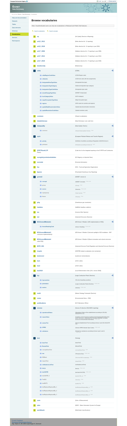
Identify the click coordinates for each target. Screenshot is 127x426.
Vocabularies (16, 34)
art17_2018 (41, 61)
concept (44, 181)
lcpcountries (45, 280)
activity (44, 141)
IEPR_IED (40, 246)
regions (44, 103)
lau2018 (40, 270)
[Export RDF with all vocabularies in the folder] (112, 71)
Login (99, 1)
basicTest (45, 342)
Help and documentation (19, 17)
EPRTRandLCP (42, 150)
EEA (20, 1)
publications (41, 303)
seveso (39, 308)
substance (45, 331)
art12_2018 (41, 46)
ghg (38, 202)
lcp (38, 275)
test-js (44, 368)
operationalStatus (47, 312)
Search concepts (53, 31)
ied (38, 217)
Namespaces (16, 40)
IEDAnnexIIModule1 (44, 222)
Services (14, 37)
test (38, 338)
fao (38, 167)
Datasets (14, 21)
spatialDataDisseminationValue (51, 107)
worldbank (41, 410)
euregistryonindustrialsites (46, 157)
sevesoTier (45, 323)
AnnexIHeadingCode (48, 226)
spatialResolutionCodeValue (50, 110)
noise (39, 298)
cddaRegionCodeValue (48, 75)
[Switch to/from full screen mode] (106, 1)
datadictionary (42, 121)
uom (38, 400)
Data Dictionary (26, 14)
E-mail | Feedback (17, 420)
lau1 (38, 261)
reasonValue (45, 317)
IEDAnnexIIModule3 (44, 232)
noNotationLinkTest (47, 364)
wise (38, 405)
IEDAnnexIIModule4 (44, 239)
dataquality (41, 126)
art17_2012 (41, 56)
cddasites (45, 79)
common (40, 116)
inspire (39, 251)
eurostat (40, 162)
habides (40, 207)
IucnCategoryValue (47, 96)
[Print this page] (103, 1)
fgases (39, 172)
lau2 (38, 266)
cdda (39, 70)
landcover (40, 256)
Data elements (16, 27)
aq (38, 36)
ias (38, 212)
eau (43, 353)
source (44, 189)
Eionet (19, 14)
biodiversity (41, 66)
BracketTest (45, 346)
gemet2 (39, 177)
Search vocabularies (39, 31)
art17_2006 (41, 51)
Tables (14, 24)
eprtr (38, 136)
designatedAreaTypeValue (49, 82)
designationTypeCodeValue (50, 89)
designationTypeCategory (49, 86)
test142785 (45, 372)
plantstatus (45, 283)
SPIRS (44, 327)
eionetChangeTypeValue (49, 93)
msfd (39, 293)
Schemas (15, 31)
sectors (44, 287)
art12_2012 (41, 41)
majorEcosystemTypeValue (50, 100)
